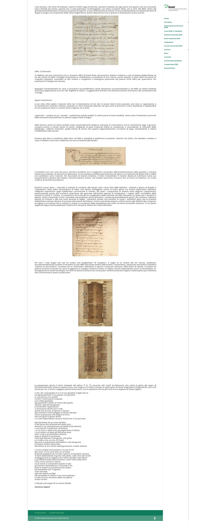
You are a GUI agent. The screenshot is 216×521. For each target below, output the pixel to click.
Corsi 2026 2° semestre (173, 31)
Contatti (167, 57)
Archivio (167, 50)
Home (166, 19)
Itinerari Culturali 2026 (173, 35)
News (166, 53)
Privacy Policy (169, 68)
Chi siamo (168, 22)
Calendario (168, 42)
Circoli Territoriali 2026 (173, 46)
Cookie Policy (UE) (171, 65)
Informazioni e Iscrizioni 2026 (173, 26)
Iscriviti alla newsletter (173, 61)
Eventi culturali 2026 (172, 39)
